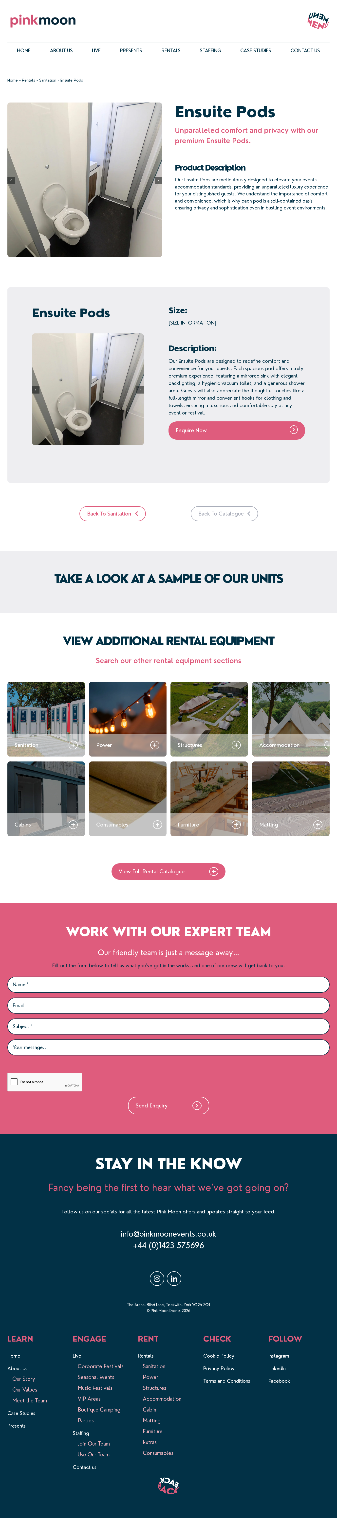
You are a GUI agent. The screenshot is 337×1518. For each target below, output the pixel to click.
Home (12, 80)
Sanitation (47, 80)
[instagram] (157, 1278)
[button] (11, 180)
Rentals (28, 80)
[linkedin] (174, 1278)
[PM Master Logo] (42, 15)
